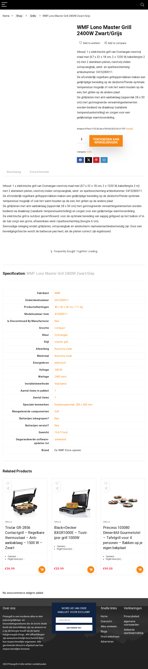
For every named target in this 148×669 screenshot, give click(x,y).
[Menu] (4, 5)
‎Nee (57, 321)
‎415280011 (61, 314)
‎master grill (61, 341)
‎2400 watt (61, 376)
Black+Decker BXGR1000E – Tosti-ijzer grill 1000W (71, 532)
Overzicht (106, 621)
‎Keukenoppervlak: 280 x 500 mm (74, 404)
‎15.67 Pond (61, 432)
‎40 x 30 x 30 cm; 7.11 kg (69, 307)
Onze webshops (110, 636)
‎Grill (57, 411)
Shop (19, 15)
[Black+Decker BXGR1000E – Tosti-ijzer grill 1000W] (74, 501)
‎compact (60, 328)
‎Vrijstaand (60, 383)
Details (129, 129)
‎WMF (57, 293)
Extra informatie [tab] (39, 171)
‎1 (55, 390)
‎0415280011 (62, 300)
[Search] (142, 5)
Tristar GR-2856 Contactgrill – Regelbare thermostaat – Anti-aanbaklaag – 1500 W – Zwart (24, 537)
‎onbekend (60, 439)
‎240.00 (58, 369)
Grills (33, 15)
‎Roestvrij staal (63, 348)
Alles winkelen (109, 626)
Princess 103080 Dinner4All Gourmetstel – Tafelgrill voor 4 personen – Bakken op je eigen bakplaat (122, 537)
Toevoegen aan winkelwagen (106, 141)
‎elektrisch (60, 362)
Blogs (104, 631)
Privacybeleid (131, 616)
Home (6, 15)
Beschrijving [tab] (14, 171)
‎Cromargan (61, 335)
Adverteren (107, 641)
